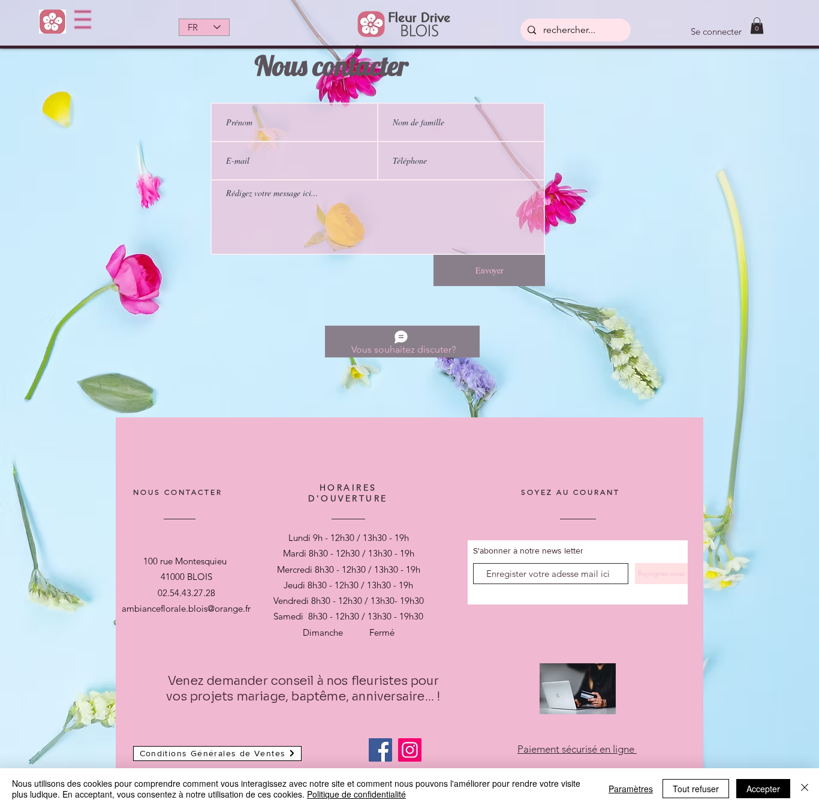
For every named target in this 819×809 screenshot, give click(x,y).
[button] (83, 19)
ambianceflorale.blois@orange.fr (186, 608)
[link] (757, 25)
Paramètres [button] (631, 789)
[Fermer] (804, 788)
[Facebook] (380, 750)
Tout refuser (696, 789)
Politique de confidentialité (356, 794)
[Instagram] (409, 750)
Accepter (763, 789)
